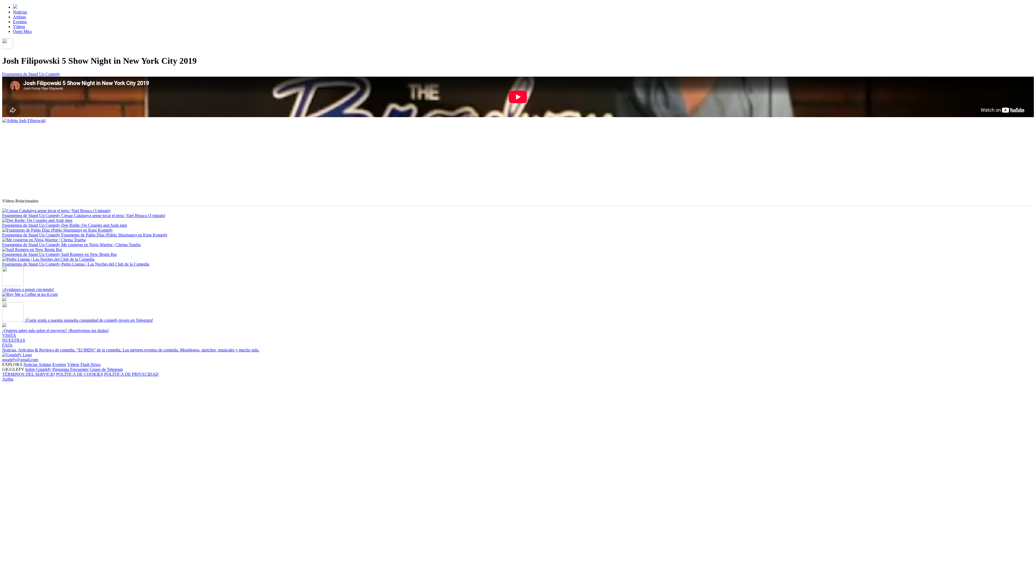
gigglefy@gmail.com (20, 359)
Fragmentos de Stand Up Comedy (31, 74)
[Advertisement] (164, 161)
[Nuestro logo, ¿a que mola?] (17, 354)
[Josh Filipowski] (24, 120)
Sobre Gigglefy (38, 369)
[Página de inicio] (15, 7)
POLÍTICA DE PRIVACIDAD (131, 374)
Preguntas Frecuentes (70, 369)
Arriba (7, 379)
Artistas (19, 17)
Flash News (90, 364)
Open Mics (22, 31)
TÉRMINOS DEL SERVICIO (28, 374)
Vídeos (19, 26)
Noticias (20, 12)
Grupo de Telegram (106, 369)
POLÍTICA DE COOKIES (79, 374)
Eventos (20, 21)
